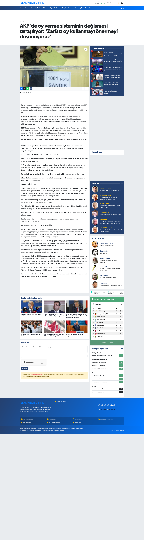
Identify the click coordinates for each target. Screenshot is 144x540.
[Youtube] (111, 405)
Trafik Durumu (78, 419)
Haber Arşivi (78, 422)
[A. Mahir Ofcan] (95, 260)
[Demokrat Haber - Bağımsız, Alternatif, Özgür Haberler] (32, 3)
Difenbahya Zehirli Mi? (55, 428)
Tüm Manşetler (27, 422)
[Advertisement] (107, 123)
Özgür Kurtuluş (105, 195)
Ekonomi (70, 8)
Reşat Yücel (104, 266)
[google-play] (111, 409)
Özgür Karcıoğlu (106, 227)
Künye (21, 428)
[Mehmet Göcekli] (95, 189)
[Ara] (121, 8)
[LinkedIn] (108, 405)
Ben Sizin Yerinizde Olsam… (108, 277)
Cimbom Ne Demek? (42, 428)
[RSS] (114, 405)
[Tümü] (122, 152)
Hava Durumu (52, 419)
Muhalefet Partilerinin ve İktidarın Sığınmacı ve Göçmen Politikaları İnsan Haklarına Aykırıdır (110, 223)
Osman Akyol (104, 283)
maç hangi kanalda (48, 430)
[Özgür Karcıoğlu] (95, 229)
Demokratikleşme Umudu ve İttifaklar (108, 261)
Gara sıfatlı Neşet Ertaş (107, 245)
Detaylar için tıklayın (107, 342)
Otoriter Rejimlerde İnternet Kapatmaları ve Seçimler (109, 198)
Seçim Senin (103, 253)
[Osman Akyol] (95, 284)
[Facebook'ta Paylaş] (21, 88)
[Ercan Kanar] (95, 221)
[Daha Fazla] (31, 88)
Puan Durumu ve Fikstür (106, 419)
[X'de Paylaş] (24, 88)
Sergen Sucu (104, 275)
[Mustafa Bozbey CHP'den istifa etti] (31, 306)
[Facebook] (99, 405)
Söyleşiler (38, 8)
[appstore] (102, 409)
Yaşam (58, 8)
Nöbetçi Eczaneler (28, 419)
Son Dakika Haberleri (54, 422)
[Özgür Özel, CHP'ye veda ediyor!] (77, 327)
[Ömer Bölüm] (95, 252)
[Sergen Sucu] (95, 276)
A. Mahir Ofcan (105, 258)
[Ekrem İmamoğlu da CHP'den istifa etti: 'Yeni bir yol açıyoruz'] (54, 306)
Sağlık (64, 8)
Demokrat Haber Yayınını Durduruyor (111, 190)
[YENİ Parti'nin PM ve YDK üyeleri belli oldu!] (31, 327)
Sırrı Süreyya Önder (106, 243)
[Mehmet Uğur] (95, 205)
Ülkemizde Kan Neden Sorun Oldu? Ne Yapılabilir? (111, 230)
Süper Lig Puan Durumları (83, 8)
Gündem (45, 8)
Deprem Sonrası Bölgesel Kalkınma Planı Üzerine (110, 206)
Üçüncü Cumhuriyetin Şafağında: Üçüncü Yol (110, 269)
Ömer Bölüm (104, 251)
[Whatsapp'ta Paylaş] (27, 88)
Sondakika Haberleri (26, 8)
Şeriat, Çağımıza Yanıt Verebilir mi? (111, 285)
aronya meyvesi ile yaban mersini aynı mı (72, 428)
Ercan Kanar (104, 219)
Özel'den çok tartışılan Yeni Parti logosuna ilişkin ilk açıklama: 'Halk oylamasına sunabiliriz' (76, 316)
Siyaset (52, 8)
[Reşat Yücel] (95, 268)
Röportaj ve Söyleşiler (30, 428)
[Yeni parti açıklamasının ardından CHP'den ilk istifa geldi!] (54, 327)
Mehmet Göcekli (105, 188)
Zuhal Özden (104, 212)
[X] (102, 405)
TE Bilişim (121, 430)
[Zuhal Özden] (95, 213)
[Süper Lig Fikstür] (122, 348)
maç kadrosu (38, 430)
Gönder (24, 368)
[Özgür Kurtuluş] (95, 197)
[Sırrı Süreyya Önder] (95, 244)
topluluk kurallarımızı (36, 374)
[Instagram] (105, 405)
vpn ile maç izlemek (59, 430)
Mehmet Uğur (104, 203)
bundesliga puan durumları (27, 430)
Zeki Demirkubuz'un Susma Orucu (110, 214)
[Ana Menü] (123, 8)
